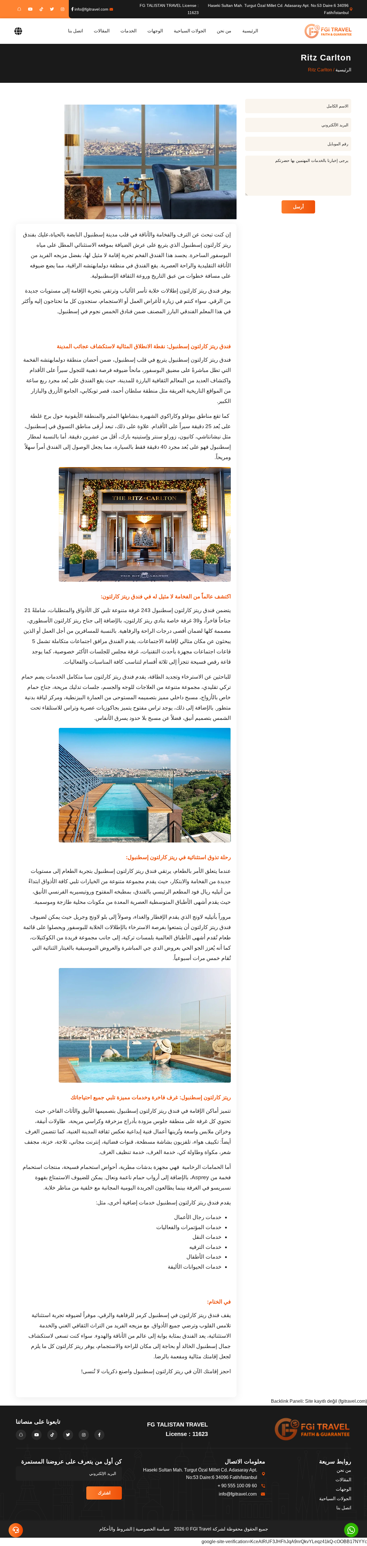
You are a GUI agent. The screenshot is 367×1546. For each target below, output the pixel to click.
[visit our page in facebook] (72, 9)
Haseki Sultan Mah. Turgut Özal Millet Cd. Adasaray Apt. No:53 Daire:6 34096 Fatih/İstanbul (278, 9)
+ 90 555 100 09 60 (237, 1485)
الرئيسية (250, 30)
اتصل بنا (75, 30)
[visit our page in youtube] (30, 9)
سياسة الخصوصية (152, 1529)
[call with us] (351, 1529)
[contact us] (16, 1530)
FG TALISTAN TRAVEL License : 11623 (169, 9)
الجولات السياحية (190, 30)
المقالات (102, 30)
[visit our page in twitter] (52, 9)
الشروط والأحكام (115, 1529)
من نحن (224, 30)
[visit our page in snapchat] (19, 9)
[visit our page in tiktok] (41, 9)
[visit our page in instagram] (62, 9)
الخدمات (128, 30)
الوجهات (155, 30)
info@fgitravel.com (91, 9)
